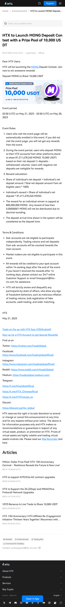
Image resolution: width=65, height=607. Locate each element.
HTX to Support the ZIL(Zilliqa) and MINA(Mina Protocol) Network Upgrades (28, 491)
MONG (35, 66)
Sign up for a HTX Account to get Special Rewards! (30, 334)
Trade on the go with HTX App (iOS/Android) (26, 329)
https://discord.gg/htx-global (18, 408)
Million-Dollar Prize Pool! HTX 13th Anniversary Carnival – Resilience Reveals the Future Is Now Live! (31, 463)
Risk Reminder (50, 439)
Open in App (32, 598)
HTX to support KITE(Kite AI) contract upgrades (28, 477)
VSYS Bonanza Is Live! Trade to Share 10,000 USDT (30, 504)
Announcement (19, 11)
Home (5, 11)
